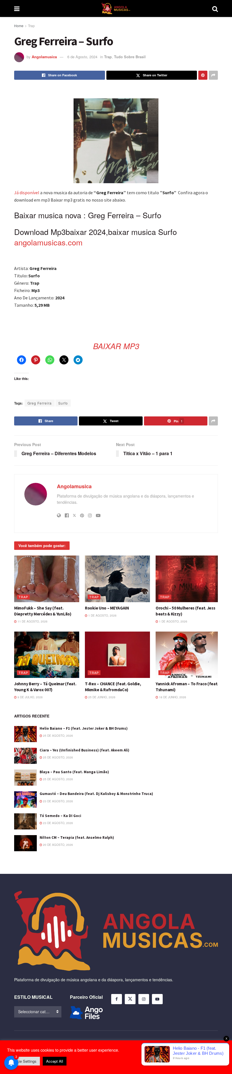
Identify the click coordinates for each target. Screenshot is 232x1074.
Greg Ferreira (39, 403)
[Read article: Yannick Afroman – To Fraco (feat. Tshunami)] (188, 655)
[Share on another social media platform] (213, 75)
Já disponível (26, 192)
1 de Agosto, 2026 (102, 615)
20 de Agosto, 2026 (57, 845)
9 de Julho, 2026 (30, 697)
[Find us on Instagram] (143, 999)
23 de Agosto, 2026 (57, 801)
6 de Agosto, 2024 (82, 56)
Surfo (63, 403)
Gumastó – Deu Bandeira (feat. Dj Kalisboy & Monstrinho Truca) (96, 793)
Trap (31, 25)
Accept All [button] (54, 1061)
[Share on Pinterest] (202, 75)
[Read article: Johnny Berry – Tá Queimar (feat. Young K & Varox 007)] (46, 655)
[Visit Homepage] (116, 8)
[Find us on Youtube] (157, 999)
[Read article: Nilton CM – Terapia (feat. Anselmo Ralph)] (25, 843)
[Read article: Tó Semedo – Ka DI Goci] (25, 821)
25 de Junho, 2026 (101, 697)
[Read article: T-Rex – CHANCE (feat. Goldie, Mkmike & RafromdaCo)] (117, 655)
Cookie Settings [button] (23, 1061)
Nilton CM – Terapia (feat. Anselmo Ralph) (77, 837)
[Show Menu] (17, 8)
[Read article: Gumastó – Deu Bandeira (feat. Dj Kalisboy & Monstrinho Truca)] (25, 799)
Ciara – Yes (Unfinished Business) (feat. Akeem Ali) (84, 750)
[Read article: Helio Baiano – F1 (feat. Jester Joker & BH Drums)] (25, 734)
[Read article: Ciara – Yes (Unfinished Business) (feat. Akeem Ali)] (25, 756)
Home (18, 25)
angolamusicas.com (48, 242)
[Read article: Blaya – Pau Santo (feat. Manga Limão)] (25, 778)
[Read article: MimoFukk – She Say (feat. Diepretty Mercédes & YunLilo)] (46, 579)
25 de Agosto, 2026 (57, 736)
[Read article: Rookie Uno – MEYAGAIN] (117, 579)
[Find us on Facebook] (116, 999)
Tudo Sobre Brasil (130, 56)
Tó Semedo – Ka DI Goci (60, 815)
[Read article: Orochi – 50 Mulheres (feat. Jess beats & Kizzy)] (188, 579)
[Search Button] (215, 8)
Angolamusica (44, 56)
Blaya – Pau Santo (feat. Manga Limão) (74, 772)
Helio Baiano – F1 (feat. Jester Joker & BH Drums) (84, 728)
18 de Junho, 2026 (172, 697)
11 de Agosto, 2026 (32, 621)
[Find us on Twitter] (130, 999)
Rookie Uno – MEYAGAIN (107, 608)
